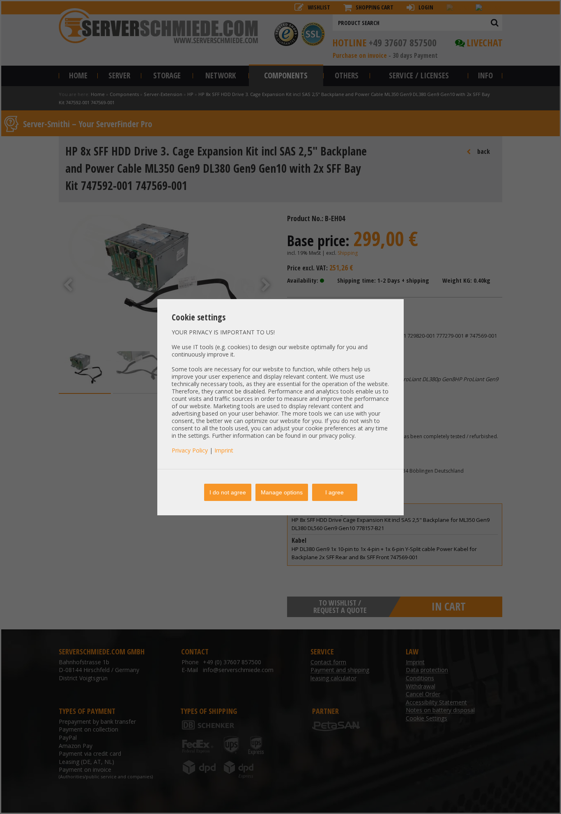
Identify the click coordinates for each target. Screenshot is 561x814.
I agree (334, 492)
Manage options (282, 492)
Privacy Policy (190, 450)
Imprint (223, 450)
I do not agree (227, 492)
